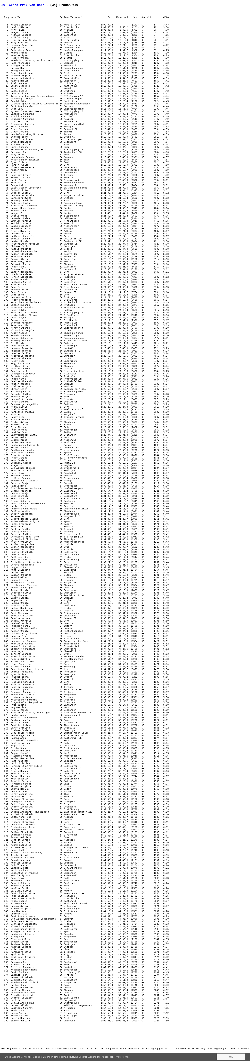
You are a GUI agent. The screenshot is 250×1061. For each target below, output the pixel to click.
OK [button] (231, 1056)
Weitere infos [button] (122, 1056)
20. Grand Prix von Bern (22, 5)
